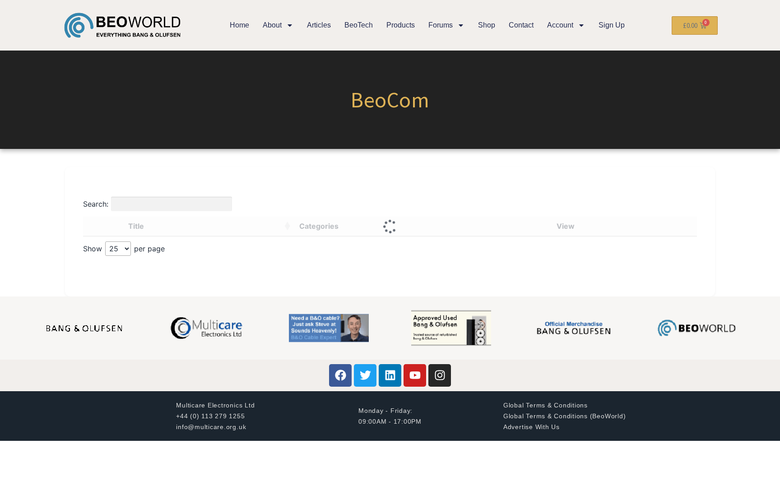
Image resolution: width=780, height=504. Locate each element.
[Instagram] (439, 375)
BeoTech (358, 25)
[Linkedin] (390, 375)
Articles (319, 25)
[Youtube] (415, 375)
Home (239, 25)
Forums (440, 25)
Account (560, 25)
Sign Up (612, 25)
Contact (521, 25)
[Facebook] (340, 375)
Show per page (124, 248)
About (272, 25)
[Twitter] (365, 375)
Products (400, 25)
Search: (95, 203)
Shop (486, 25)
